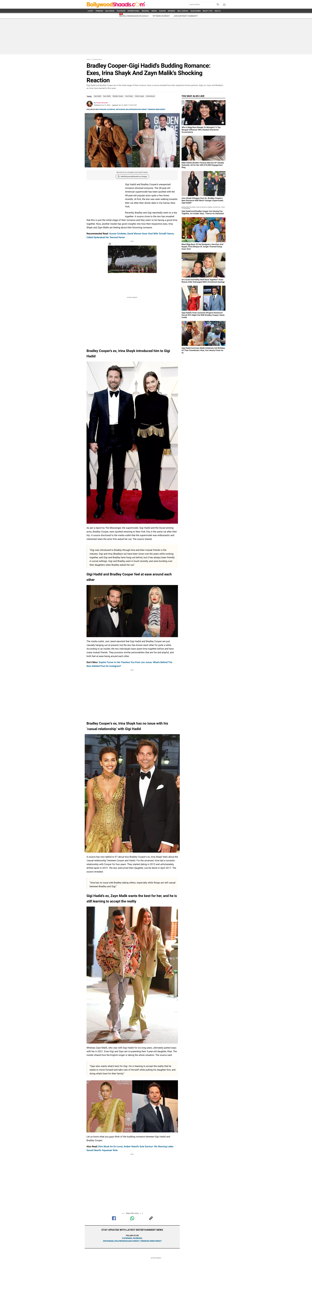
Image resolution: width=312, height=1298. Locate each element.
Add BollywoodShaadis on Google (134, 176)
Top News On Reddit (161, 16)
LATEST (90, 11)
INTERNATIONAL (133, 11)
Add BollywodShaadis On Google (134, 16)
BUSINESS (171, 11)
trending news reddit (151, 1241)
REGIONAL (145, 11)
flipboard (127, 1238)
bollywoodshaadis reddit (126, 1241)
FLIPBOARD (102, 109)
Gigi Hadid (97, 96)
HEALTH (217, 11)
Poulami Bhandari (102, 103)
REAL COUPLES (182, 11)
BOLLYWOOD (109, 11)
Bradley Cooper (118, 96)
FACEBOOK (111, 109)
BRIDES (154, 11)
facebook (137, 1238)
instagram (108, 1241)
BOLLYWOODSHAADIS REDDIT (136, 109)
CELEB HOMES (195, 11)
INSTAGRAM (120, 109)
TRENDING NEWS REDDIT (156, 109)
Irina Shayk (129, 96)
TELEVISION (121, 11)
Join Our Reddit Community (186, 16)
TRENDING (99, 11)
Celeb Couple (139, 96)
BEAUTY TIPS (207, 11)
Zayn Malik (107, 96)
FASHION (162, 11)
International (150, 96)
